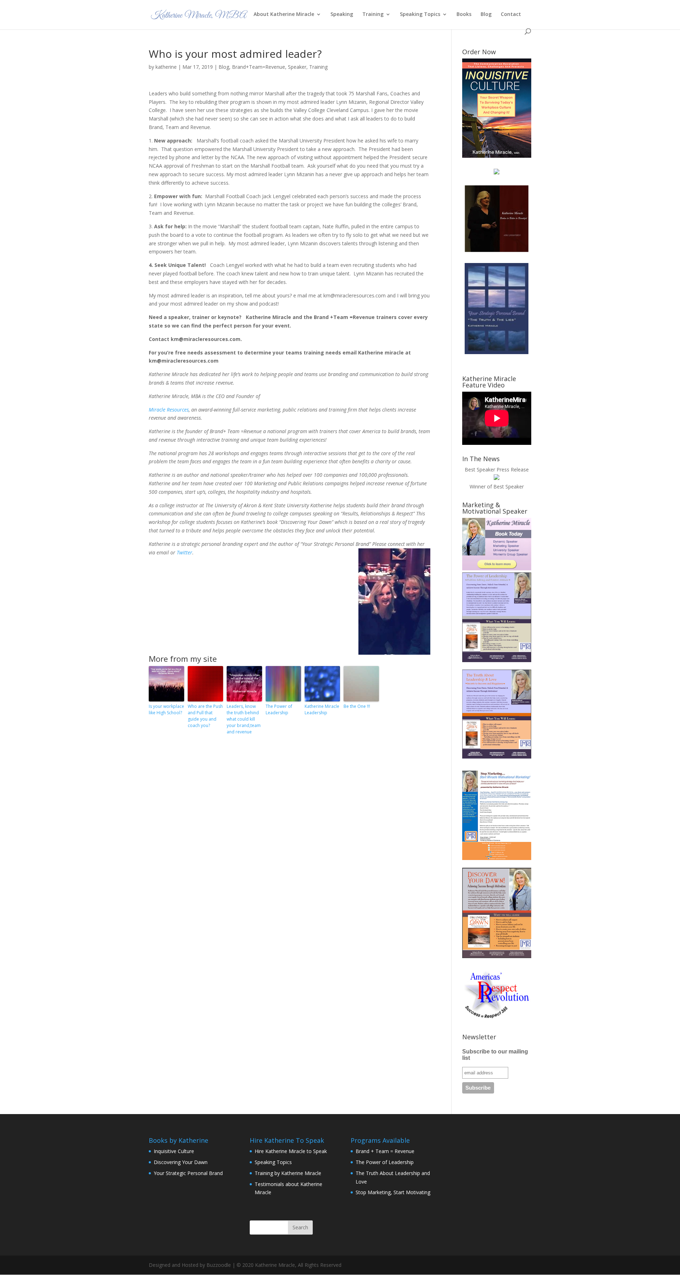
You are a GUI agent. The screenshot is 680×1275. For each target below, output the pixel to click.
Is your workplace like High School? (166, 709)
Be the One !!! (357, 706)
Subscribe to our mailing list (495, 1054)
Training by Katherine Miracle (288, 1173)
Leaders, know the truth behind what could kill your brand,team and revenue (244, 719)
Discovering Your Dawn (181, 1162)
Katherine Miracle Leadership (322, 709)
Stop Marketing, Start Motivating (393, 1192)
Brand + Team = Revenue (385, 1151)
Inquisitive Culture (174, 1151)
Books (464, 14)
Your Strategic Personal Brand (188, 1173)
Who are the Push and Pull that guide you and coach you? (205, 715)
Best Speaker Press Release (497, 469)
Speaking (341, 14)
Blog (486, 14)
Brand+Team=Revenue (258, 66)
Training (373, 14)
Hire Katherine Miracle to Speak (291, 1151)
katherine (166, 66)
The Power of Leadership (279, 709)
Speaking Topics (420, 14)
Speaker (297, 66)
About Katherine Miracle (284, 14)
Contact (511, 14)
